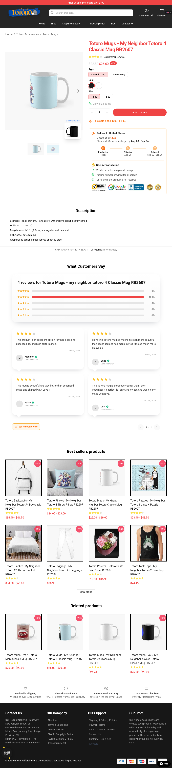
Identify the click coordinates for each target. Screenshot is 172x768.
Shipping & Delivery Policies (103, 720)
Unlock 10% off (7, 753)
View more (86, 592)
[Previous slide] (10, 91)
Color (91, 80)
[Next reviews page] (157, 427)
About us (52, 720)
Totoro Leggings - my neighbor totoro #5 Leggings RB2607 (64, 570)
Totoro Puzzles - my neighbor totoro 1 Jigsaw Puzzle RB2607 (147, 504)
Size (91, 91)
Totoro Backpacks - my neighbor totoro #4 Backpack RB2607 (23, 504)
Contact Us (95, 734)
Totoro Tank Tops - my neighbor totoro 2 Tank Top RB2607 (146, 570)
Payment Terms (97, 724)
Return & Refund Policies (102, 729)
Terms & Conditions (58, 724)
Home (8, 34)
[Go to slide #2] (53, 149)
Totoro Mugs (50, 34)
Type (91, 69)
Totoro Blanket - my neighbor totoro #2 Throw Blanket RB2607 (22, 570)
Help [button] (166, 764)
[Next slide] (78, 91)
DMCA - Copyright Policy (60, 734)
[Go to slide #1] (36, 149)
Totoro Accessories (27, 34)
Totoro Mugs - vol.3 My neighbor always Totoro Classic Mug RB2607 (144, 659)
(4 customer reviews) (114, 57)
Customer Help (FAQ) (100, 739)
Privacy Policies (56, 729)
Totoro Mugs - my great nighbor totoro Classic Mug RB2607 (105, 504)
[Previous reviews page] (141, 427)
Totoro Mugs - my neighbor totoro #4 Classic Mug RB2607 (105, 659)
